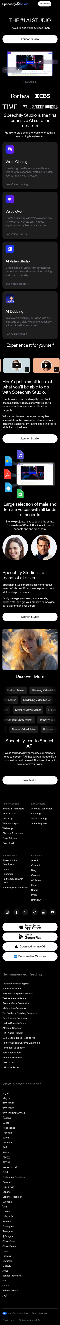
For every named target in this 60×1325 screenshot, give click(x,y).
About (34, 860)
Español (6, 1191)
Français (7, 1132)
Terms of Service (40, 1313)
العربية (5, 1093)
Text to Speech (10, 803)
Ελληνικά (7, 1260)
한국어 (6, 1162)
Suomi (5, 1137)
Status (34, 890)
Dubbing (36, 813)
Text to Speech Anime (14, 1023)
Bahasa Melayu (10, 1290)
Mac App (7, 818)
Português (8, 1226)
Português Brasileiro (13, 1177)
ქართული (8, 1236)
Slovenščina (9, 1246)
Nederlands (8, 1127)
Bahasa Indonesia (12, 1275)
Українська (8, 1187)
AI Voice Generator (41, 808)
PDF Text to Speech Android (17, 993)
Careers (35, 875)
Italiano (6, 1152)
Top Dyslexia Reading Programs (19, 1013)
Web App (7, 828)
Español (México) (12, 1196)
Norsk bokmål (10, 1167)
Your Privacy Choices (18, 1313)
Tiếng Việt (7, 1216)
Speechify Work (40, 823)
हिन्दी (4, 1147)
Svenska (7, 1201)
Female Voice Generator (15, 1003)
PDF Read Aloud (11, 1052)
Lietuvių (6, 1265)
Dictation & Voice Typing (15, 983)
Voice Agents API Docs (15, 887)
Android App (9, 813)
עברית (5, 1270)
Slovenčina (8, 1241)
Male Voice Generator (14, 1008)
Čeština (6, 1118)
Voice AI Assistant (12, 988)
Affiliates (36, 880)
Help (33, 885)
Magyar (6, 1098)
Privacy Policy (9, 1320)
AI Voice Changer (12, 1028)
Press (34, 894)
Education (8, 874)
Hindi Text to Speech (13, 1047)
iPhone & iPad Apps (13, 808)
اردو (4, 1295)
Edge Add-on (9, 838)
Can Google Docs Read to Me (18, 1037)
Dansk (5, 1122)
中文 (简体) (8, 1103)
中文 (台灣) (8, 1108)
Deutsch (7, 1142)
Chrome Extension (12, 833)
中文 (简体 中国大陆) (13, 1113)
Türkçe (6, 1211)
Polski (5, 1172)
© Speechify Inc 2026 (29, 1320)
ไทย (4, 1206)
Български (7, 1231)
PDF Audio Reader (12, 1032)
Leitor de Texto (10, 1067)
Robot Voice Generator (15, 1018)
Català (5, 1285)
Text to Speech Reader (14, 998)
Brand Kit (36, 899)
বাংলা (4, 1280)
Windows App (10, 823)
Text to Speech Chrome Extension (21, 1042)
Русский (6, 1182)
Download (8, 843)
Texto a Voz (8, 1062)
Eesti (5, 1251)
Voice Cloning (39, 818)
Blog (33, 870)
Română (6, 1221)
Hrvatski (7, 1256)
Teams (5, 869)
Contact (35, 865)
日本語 (6, 1157)
